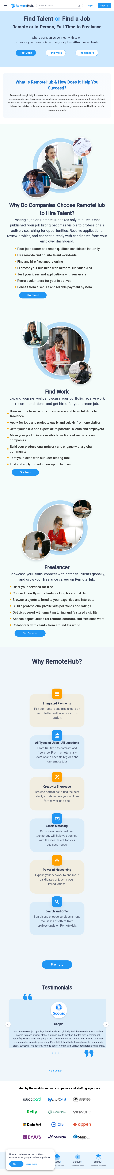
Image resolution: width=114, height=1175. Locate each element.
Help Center (55, 1070)
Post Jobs (26, 52)
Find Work (56, 52)
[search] (59, 6)
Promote (57, 964)
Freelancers (87, 52)
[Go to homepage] (22, 5)
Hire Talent (33, 295)
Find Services (30, 633)
